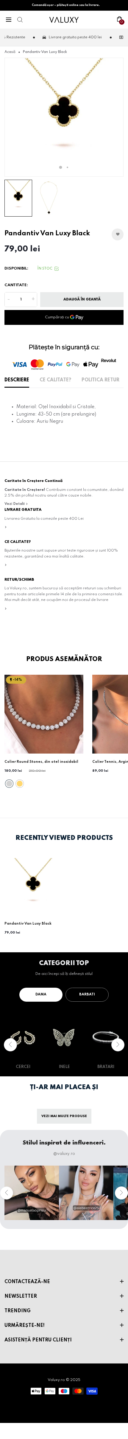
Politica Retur (100, 380)
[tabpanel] (64, 117)
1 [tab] (60, 167)
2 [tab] (67, 167)
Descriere (16, 380)
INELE (64, 1067)
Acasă (9, 52)
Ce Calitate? (55, 380)
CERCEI (23, 1067)
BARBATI (87, 994)
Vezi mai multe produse (64, 1116)
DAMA (40, 994)
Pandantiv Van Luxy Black (27, 924)
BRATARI (105, 1067)
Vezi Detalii (15, 504)
